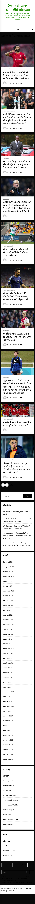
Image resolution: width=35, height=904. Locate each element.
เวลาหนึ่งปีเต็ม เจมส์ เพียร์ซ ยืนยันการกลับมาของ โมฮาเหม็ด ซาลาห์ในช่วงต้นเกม (16, 75)
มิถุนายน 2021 (8, 687)
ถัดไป (11, 485)
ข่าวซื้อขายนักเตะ (7, 69)
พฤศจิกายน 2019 (8, 759)
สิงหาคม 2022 (8, 620)
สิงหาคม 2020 (8, 735)
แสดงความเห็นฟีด (9, 851)
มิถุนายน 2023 (8, 572)
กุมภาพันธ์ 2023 (8, 591)
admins (9, 83)
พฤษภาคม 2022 (8, 634)
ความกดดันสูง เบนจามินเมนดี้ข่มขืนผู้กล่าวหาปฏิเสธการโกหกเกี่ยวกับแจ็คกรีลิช (17, 164)
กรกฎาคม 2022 (8, 625)
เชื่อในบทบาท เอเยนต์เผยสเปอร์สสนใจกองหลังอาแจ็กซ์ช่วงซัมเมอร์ (17, 336)
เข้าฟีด (5, 846)
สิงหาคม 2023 (8, 562)
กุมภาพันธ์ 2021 (8, 706)
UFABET (6, 776)
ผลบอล (23, 882)
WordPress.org (8, 855)
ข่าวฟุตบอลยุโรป (8, 810)
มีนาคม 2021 (7, 701)
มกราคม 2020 (8, 750)
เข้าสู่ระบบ (6, 841)
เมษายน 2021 (7, 697)
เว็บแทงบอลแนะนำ (7, 878)
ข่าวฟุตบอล (6, 158)
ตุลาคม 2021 (7, 668)
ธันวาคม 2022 (8, 600)
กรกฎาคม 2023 (8, 567)
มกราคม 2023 (8, 596)
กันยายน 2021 (8, 673)
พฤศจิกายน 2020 (8, 721)
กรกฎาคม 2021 (8, 682)
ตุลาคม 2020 (7, 726)
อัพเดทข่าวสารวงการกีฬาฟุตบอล (17, 7)
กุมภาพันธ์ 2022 (8, 649)
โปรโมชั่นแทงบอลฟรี (14, 877)
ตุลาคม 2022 (7, 610)
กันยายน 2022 (8, 615)
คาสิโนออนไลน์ (8, 814)
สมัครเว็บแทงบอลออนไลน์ (9, 880)
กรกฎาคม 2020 (8, 740)
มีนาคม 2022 (7, 644)
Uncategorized (8, 781)
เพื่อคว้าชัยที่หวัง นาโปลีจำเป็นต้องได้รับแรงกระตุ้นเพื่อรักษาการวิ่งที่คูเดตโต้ (16, 296)
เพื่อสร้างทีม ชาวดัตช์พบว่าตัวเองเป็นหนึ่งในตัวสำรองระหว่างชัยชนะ (16, 252)
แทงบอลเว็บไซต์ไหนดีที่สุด (21, 878)
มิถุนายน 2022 (8, 629)
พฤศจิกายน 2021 (8, 663)
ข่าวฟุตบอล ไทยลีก (9, 795)
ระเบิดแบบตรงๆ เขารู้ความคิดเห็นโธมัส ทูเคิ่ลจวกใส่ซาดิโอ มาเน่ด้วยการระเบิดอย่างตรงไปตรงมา (17, 535)
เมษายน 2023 (7, 581)
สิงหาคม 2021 (8, 677)
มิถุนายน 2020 (8, 745)
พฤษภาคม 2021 (8, 692)
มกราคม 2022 (8, 653)
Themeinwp (11, 891)
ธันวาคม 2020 (8, 716)
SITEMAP (4, 877)
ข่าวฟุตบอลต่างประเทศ (9, 111)
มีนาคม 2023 (7, 586)
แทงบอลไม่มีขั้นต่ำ (27, 877)
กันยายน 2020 (8, 730)
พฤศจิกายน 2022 (8, 605)
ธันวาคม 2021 (8, 658)
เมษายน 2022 (7, 639)
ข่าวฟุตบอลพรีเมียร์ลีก (8, 246)
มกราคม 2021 (8, 711)
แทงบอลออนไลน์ (8, 824)
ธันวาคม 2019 (8, 754)
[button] (33, 30)
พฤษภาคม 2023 (8, 576)
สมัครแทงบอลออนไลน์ (10, 819)
